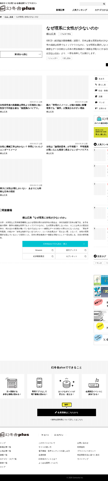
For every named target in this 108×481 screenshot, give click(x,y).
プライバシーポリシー (86, 451)
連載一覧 (3, 455)
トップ (3, 443)
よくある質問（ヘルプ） (49, 463)
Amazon (38, 250)
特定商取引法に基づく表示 (88, 455)
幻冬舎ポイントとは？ (48, 459)
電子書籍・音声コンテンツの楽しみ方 (54, 451)
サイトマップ (82, 459)
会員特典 (42, 455)
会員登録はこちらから (68, 412)
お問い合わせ (82, 443)
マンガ (99, 263)
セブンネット (71, 256)
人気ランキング (79, 10)
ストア (3, 467)
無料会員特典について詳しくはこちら (67, 420)
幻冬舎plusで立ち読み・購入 (55, 244)
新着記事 (60, 10)
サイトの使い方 (45, 447)
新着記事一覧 (5, 447)
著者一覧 (3, 463)
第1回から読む (21, 54)
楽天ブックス (71, 250)
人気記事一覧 (5, 451)
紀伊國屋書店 (38, 256)
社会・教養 (9, 17)
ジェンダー (53, 58)
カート (46, 435)
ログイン (60, 435)
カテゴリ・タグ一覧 (8, 459)
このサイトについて (47, 443)
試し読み (67, 58)
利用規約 (81, 447)
